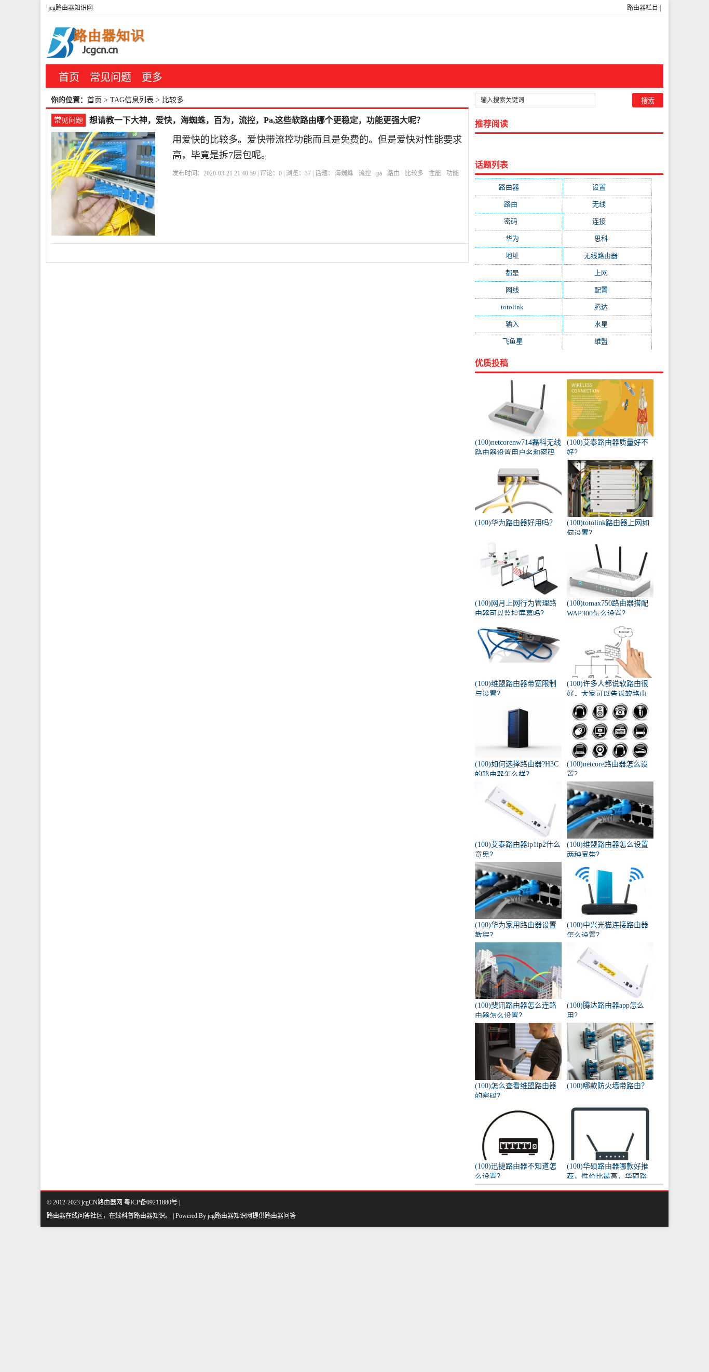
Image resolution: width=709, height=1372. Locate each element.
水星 (607, 324)
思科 (607, 238)
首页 (69, 77)
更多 (152, 77)
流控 (365, 173)
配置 (607, 290)
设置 (607, 187)
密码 (519, 221)
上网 (607, 273)
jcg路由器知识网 (70, 7)
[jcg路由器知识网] (100, 39)
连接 (607, 221)
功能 (452, 173)
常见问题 (110, 77)
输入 (519, 324)
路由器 (519, 187)
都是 (519, 273)
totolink (519, 307)
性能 (435, 173)
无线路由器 (607, 255)
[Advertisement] (311, 1299)
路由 (393, 173)
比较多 (414, 173)
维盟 (607, 341)
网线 (519, 290)
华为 (519, 238)
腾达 (607, 307)
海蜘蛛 (344, 173)
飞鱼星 (519, 341)
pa (379, 173)
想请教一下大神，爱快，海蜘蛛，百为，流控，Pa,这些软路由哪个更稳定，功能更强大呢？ (257, 120)
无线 (607, 204)
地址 (519, 255)
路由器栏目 (642, 7)
